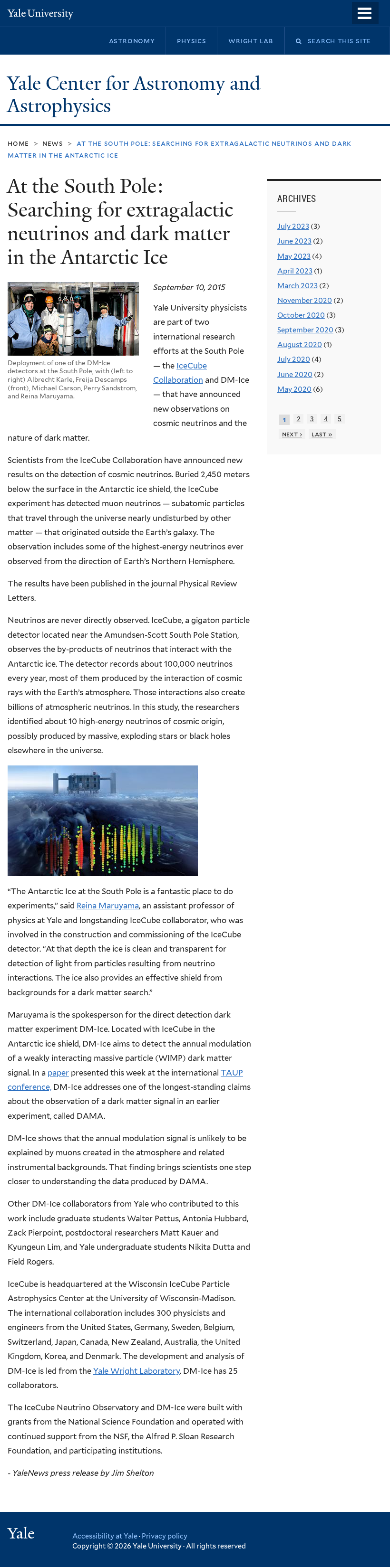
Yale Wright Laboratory (136, 1371)
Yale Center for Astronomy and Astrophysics (134, 94)
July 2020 (293, 359)
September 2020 (305, 330)
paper (58, 1072)
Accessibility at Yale (104, 1536)
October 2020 (301, 315)
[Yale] (22, 1534)
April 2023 (294, 271)
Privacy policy (164, 1536)
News (52, 143)
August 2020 (299, 344)
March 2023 (297, 286)
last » (322, 434)
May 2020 (294, 389)
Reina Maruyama (108, 905)
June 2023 (294, 241)
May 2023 (294, 256)
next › (292, 434)
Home (18, 143)
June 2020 (294, 374)
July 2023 (293, 226)
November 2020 (304, 300)
